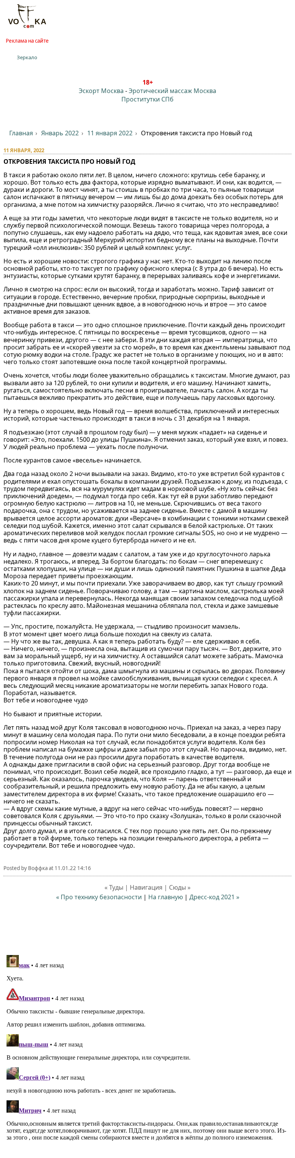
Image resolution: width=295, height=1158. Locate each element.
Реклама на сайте (27, 40)
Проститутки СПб (147, 99)
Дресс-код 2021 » (214, 897)
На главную (165, 897)
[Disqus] (147, 1048)
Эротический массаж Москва (172, 91)
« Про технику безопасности (99, 897)
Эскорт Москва (101, 91)
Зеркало (27, 57)
